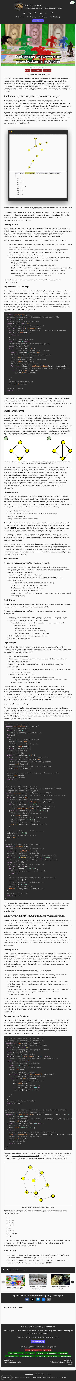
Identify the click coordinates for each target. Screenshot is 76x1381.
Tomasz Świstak (32, 75)
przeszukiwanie (41, 1356)
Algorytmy (48, 70)
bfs (11, 1353)
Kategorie (22, 1377)
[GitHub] (46, 12)
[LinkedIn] (35, 12)
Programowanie (37, 70)
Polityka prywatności (49, 1377)
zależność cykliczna (66, 1356)
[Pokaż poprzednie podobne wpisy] (3, 1282)
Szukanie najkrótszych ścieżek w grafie (38, 1288)
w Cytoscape (23, 309)
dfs (16, 1353)
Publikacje (57, 17)
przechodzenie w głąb (12, 1356)
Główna (21, 17)
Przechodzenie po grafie (15, 1288)
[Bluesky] (40, 12)
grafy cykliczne (30, 1353)
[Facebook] (24, 12)
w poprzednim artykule (37, 504)
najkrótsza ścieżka (51, 1353)
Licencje (58, 1377)
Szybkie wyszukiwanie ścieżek (60, 1288)
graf (54, 101)
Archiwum (28, 1377)
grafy (21, 1353)
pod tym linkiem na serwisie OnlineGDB (18, 401)
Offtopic (33, 17)
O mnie (44, 17)
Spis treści (6, 1377)
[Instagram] (29, 12)
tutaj (52, 1207)
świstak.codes (29, 1374)
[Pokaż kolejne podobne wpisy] (72, 1282)
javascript (40, 1353)
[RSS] (52, 12)
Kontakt (64, 1377)
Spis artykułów (14, 1377)
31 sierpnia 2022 (44, 75)
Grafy (28, 70)
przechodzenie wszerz (27, 1356)
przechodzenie (63, 1353)
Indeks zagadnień (37, 1377)
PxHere (44, 68)
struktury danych (52, 1356)
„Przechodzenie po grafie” (21, 78)
